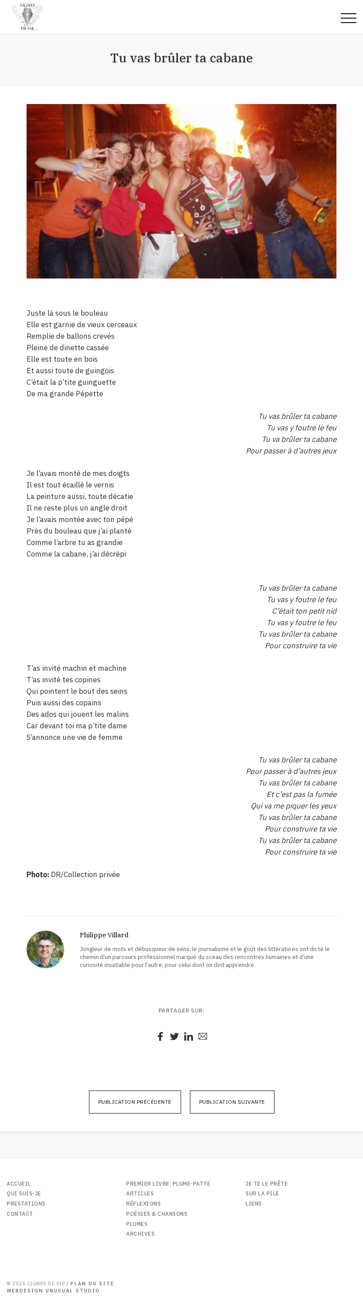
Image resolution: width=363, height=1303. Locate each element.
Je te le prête (267, 1183)
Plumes (136, 1224)
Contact (20, 1213)
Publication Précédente (135, 1101)
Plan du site (92, 1283)
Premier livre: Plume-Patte (168, 1183)
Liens (254, 1203)
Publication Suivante (232, 1101)
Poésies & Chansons (156, 1213)
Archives (140, 1233)
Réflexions (143, 1203)
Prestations (26, 1203)
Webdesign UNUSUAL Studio (53, 1291)
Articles (140, 1193)
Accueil (19, 1183)
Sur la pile (262, 1193)
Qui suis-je (24, 1193)
